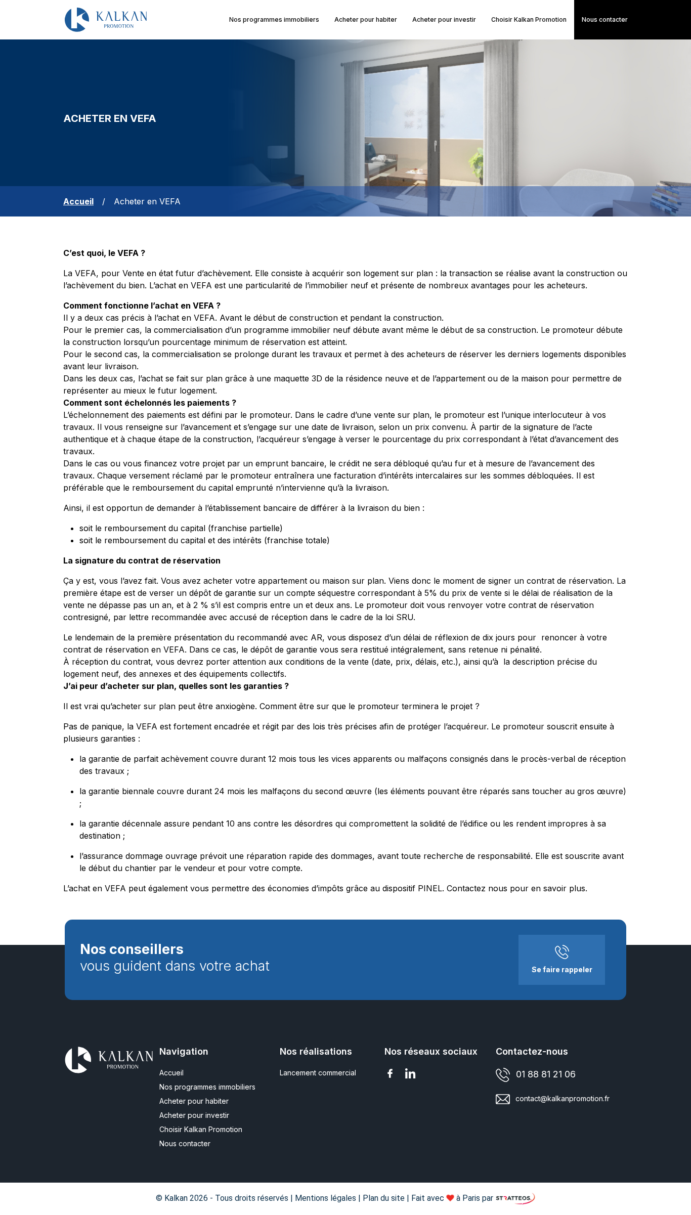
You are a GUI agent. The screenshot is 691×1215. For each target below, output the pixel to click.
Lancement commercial (318, 1072)
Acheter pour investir (444, 19)
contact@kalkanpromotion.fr (562, 1098)
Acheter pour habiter (365, 19)
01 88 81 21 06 (546, 1074)
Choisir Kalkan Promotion (529, 19)
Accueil (171, 1072)
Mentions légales (325, 1198)
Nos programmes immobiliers (274, 19)
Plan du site (384, 1198)
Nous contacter (184, 1143)
